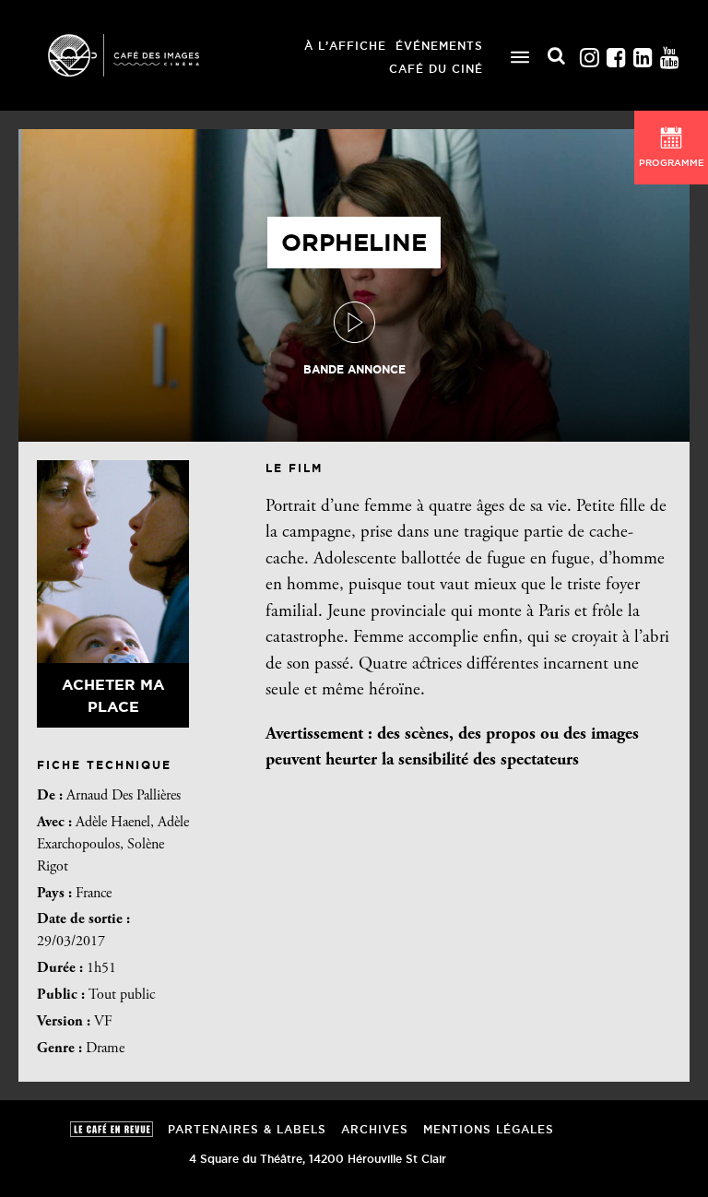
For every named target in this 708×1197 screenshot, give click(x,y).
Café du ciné (436, 69)
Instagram (589, 53)
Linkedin (642, 53)
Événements (439, 46)
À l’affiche (345, 46)
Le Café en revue (111, 1129)
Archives (374, 1129)
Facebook (616, 53)
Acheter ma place (113, 695)
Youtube (669, 53)
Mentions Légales (488, 1129)
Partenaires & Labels (247, 1129)
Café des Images (147, 55)
